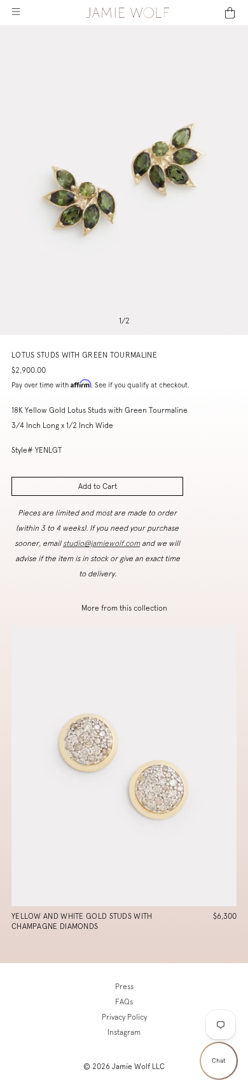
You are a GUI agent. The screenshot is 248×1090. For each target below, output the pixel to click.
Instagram (124, 1032)
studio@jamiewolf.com (101, 543)
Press (124, 986)
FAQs (124, 1001)
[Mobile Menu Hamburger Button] (15, 12)
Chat (219, 1060)
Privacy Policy (124, 1017)
